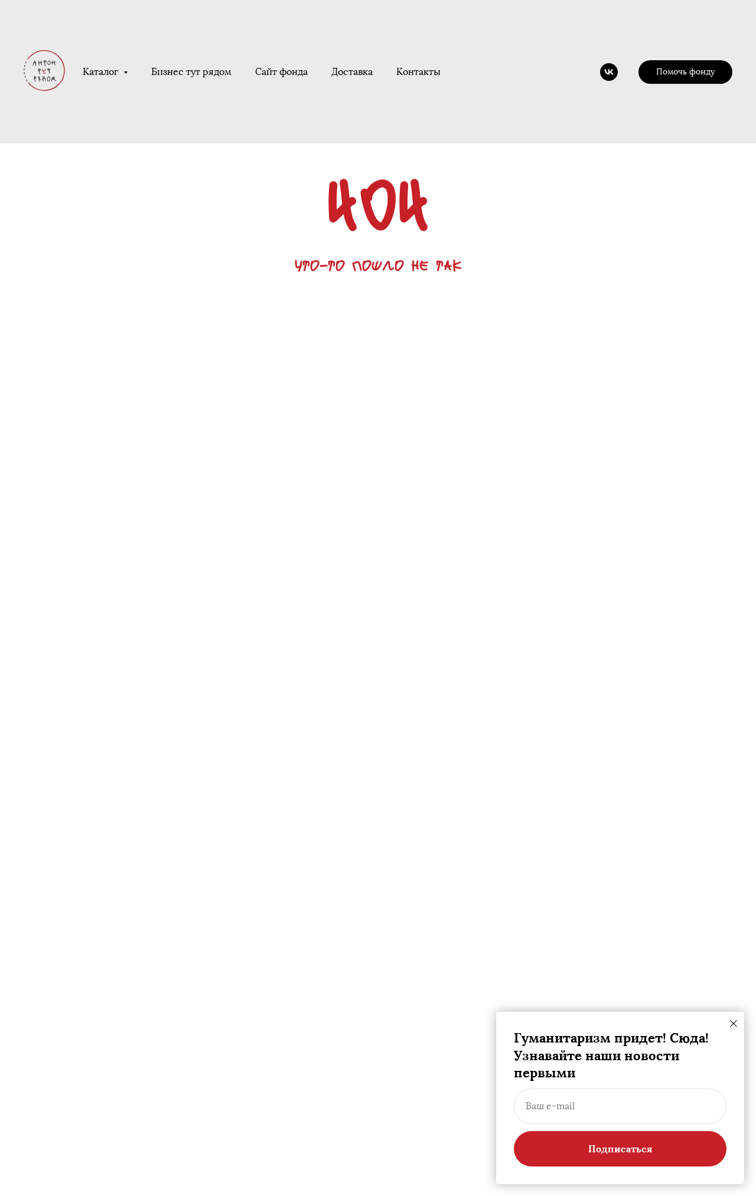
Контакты (418, 71)
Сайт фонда (281, 71)
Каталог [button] (101, 71)
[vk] (609, 72)
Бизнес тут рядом (191, 71)
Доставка (352, 71)
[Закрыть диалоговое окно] (733, 1024)
